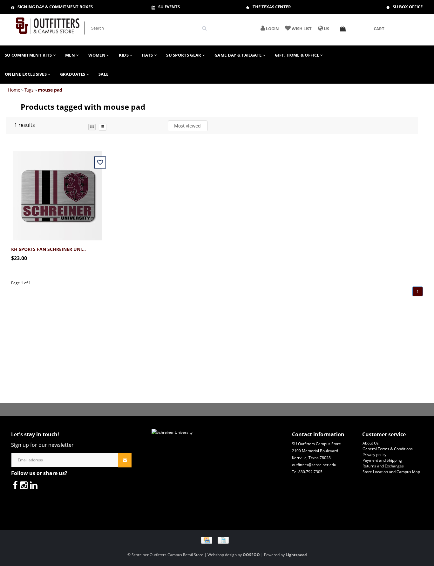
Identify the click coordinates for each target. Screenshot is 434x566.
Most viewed (187, 126)
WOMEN (97, 55)
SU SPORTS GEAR (184, 55)
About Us (371, 443)
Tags (29, 90)
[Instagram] (24, 485)
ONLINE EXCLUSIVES (26, 74)
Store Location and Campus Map (391, 471)
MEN (70, 55)
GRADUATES (73, 74)
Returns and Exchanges (383, 466)
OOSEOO (251, 554)
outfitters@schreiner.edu (314, 464)
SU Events (169, 7)
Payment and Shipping (382, 460)
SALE (103, 74)
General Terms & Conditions (388, 449)
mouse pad (50, 90)
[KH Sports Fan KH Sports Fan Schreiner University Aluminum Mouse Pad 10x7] (57, 192)
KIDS (124, 55)
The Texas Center (272, 7)
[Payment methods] (217, 539)
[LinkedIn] (33, 485)
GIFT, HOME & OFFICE (297, 55)
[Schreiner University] (47, 23)
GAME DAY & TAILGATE (238, 55)
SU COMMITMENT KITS (29, 55)
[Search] (206, 26)
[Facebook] (15, 485)
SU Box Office (408, 7)
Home (14, 90)
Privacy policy (374, 454)
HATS (148, 55)
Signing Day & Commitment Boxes (55, 7)
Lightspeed (296, 554)
